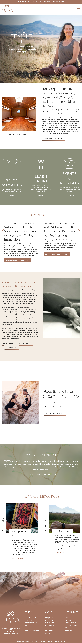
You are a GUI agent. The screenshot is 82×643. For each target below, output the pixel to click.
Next (79, 231)
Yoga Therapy (31, 628)
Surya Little (50, 623)
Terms (52, 642)
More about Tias (53, 407)
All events (11, 347)
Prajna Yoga (50, 618)
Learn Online (30, 618)
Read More (17, 558)
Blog (67, 618)
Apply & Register (32, 631)
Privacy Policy (44, 642)
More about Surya (54, 413)
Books (68, 621)
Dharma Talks (71, 626)
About (49, 612)
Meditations (70, 623)
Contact (49, 633)
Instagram (71, 628)
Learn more (41, 196)
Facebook (71, 631)
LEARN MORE (12, 196)
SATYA (27, 626)
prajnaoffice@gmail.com (11, 634)
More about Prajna (52, 138)
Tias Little (49, 621)
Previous (3, 231)
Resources (71, 612)
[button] (78, 9)
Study (28, 612)
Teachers (49, 631)
